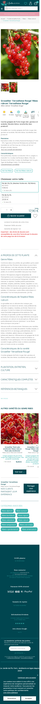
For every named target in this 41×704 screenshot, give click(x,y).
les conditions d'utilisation (27, 657)
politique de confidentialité (13, 657)
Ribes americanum (29, 529)
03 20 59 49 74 (24, 572)
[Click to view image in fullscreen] (20, 54)
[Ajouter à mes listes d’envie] (35, 215)
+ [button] (11, 210)
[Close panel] (38, 675)
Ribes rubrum (32, 18)
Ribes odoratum (8, 520)
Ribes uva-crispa (26, 525)
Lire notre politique (10, 693)
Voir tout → (19, 472)
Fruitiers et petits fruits (13, 18)
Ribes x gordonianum (10, 529)
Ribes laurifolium (8, 515)
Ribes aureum (21, 511)
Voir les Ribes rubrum (24, 171)
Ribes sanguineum (9, 525)
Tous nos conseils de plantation (11, 149)
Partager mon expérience (31, 488)
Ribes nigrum (23, 515)
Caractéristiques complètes (10, 164)
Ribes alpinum (7, 511)
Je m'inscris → (19, 653)
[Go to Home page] (10, 3)
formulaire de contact (21, 574)
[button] (25, 3)
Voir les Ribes (7, 171)
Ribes (24, 18)
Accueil (3, 18)
